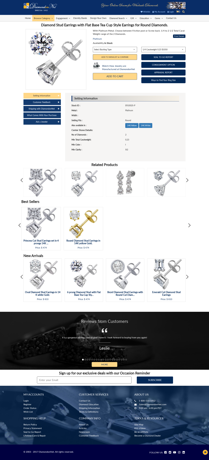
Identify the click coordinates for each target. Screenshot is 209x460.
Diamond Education (89, 404)
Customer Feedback (89, 435)
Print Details (179, 36)
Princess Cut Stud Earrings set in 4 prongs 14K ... (41, 242)
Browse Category (42, 18)
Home (28, 18)
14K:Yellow (132, 125)
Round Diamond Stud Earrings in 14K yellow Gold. (83, 242)
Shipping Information (89, 408)
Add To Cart (114, 76)
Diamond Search (117, 18)
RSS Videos (140, 428)
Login (171, 12)
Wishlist (146, 12)
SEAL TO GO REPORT (163, 57)
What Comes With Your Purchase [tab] (41, 115)
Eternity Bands (80, 18)
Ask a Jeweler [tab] (42, 122)
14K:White (145, 125)
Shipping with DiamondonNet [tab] (42, 108)
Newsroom (84, 431)
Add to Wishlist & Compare (115, 57)
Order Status (29, 408)
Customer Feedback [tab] (41, 102)
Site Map (138, 424)
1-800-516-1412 (147, 400)
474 (45, 247)
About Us (83, 424)
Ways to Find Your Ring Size (163, 80)
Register (27, 404)
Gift (132, 18)
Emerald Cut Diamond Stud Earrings (166, 293)
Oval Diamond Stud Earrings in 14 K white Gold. (42, 293)
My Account (159, 12)
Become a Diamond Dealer (147, 435)
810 (46, 299)
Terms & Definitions (88, 411)
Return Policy (30, 424)
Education (145, 18)
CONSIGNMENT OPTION (163, 65)
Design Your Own (98, 18)
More (104, 364)
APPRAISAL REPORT (163, 72)
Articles (83, 428)
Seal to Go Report (32, 431)
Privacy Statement (32, 428)
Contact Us (171, 18)
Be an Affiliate (141, 431)
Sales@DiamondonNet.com (152, 404)
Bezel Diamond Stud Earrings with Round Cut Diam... (125, 293)
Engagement (62, 18)
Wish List (28, 411)
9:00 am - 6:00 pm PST (150, 408)
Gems (158, 18)
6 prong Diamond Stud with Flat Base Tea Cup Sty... (84, 293)
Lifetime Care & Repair (34, 435)
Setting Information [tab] (41, 95)
